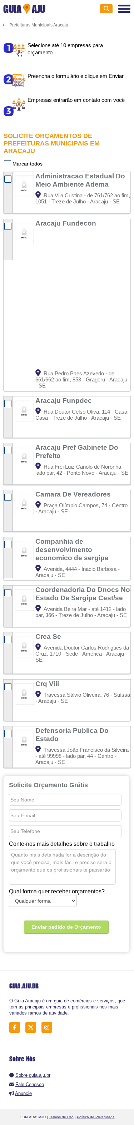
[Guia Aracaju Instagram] (48, 1027)
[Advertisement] (67, 299)
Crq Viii (48, 683)
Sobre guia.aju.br (32, 1075)
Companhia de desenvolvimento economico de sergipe (72, 549)
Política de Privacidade (96, 1117)
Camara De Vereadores (74, 494)
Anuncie (23, 1093)
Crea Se (49, 636)
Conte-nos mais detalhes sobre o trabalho (62, 844)
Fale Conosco (29, 1084)
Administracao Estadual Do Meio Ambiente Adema (80, 180)
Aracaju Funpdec (64, 400)
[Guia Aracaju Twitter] (32, 1027)
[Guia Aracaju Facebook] (16, 1027)
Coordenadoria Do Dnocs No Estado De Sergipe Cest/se (82, 594)
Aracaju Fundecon (66, 223)
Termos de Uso (61, 1117)
